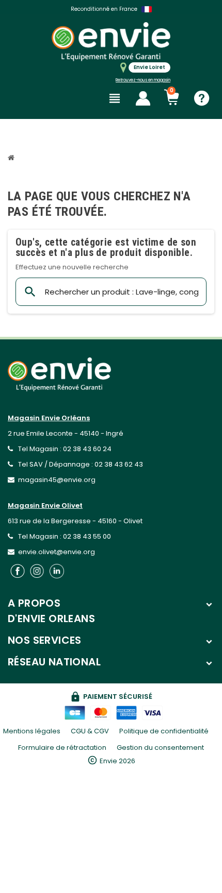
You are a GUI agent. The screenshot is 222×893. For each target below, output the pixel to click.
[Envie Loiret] (111, 41)
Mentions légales (31, 731)
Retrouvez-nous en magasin (143, 80)
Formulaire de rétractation (62, 747)
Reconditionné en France (104, 9)
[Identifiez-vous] (143, 98)
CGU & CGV (90, 731)
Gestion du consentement (160, 747)
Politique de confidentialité (164, 731)
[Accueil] (12, 159)
